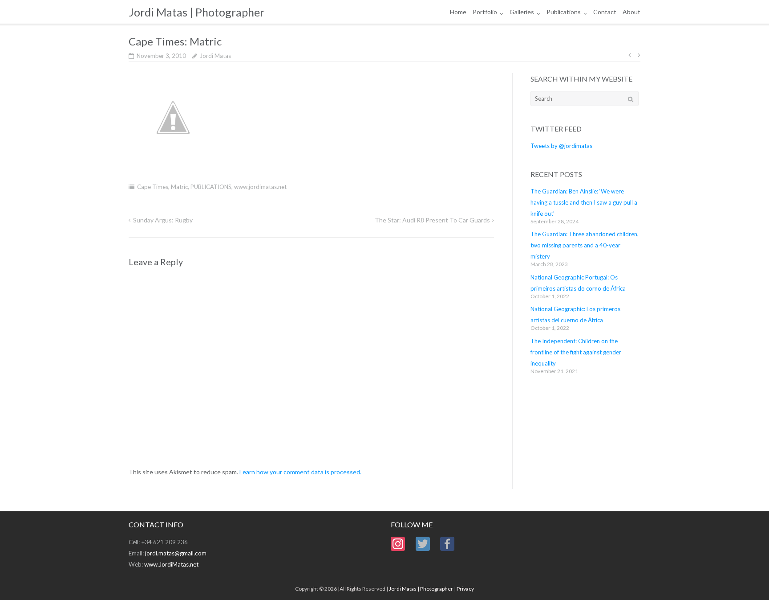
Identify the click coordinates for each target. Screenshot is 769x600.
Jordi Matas (215, 55)
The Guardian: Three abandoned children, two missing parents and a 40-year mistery (584, 245)
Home (458, 12)
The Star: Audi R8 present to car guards (432, 220)
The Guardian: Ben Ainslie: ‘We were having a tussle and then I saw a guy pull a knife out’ (583, 202)
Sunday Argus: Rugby (163, 220)
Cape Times (152, 186)
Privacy (465, 588)
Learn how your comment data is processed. (300, 472)
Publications (563, 12)
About (631, 12)
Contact (604, 12)
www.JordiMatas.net (171, 564)
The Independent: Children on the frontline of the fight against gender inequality (575, 352)
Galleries (522, 12)
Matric (179, 186)
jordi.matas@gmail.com (175, 553)
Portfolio (485, 12)
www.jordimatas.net (260, 186)
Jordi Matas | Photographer (421, 588)
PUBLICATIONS (210, 186)
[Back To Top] (747, 578)
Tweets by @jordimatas (561, 145)
